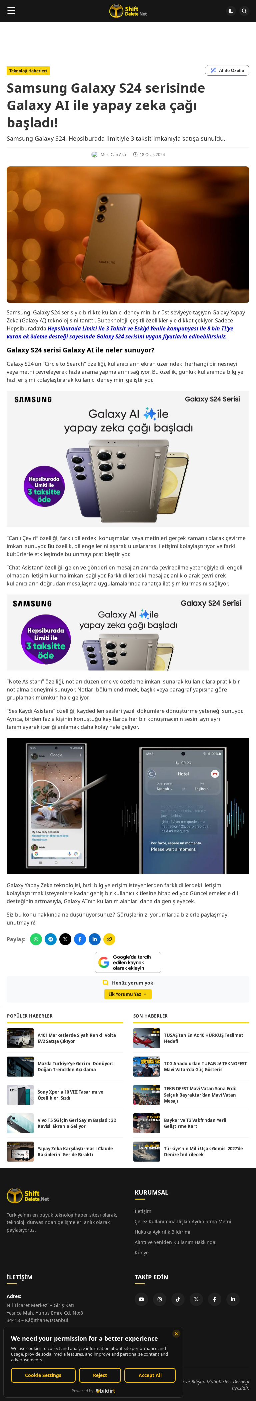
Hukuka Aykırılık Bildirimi (162, 1232)
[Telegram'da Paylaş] (51, 939)
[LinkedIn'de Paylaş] (95, 939)
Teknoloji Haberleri (28, 71)
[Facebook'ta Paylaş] (80, 939)
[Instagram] (159, 1299)
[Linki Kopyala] (109, 939)
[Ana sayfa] (128, 11)
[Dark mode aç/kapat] (231, 11)
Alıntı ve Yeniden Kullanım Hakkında (175, 1242)
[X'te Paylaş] (65, 939)
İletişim (143, 1211)
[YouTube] (141, 1299)
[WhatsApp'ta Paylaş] (36, 939)
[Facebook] (214, 1299)
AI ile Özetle (231, 70)
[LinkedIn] (233, 1299)
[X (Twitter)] (196, 1299)
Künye (142, 1252)
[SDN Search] (244, 11)
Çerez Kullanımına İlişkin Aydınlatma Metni (183, 1221)
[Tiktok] (178, 1299)
